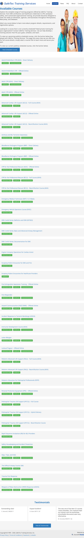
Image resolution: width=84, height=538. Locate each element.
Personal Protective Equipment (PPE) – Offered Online (20, 391)
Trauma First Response (9, 476)
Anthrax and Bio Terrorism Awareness (14, 135)
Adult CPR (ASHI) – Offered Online (13, 92)
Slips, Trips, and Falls (9, 455)
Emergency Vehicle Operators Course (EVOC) (16, 209)
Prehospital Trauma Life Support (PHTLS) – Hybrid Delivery (21, 412)
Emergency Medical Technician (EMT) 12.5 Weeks (18, 199)
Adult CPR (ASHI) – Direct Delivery (13, 81)
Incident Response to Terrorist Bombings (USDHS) (18, 316)
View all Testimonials (42, 525)
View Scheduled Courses (9, 50)
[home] (18, 3)
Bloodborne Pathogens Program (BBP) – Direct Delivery (20, 145)
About (73, 3)
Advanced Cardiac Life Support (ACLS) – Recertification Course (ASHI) (24, 124)
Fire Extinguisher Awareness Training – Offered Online (20, 284)
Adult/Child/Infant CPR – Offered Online (15, 71)
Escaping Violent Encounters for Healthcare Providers (20, 273)
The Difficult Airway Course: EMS (13, 466)
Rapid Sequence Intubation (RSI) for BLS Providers (18, 434)
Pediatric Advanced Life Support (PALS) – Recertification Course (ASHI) (25, 369)
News (62, 3)
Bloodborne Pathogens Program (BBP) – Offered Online (20, 156)
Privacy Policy (4, 535)
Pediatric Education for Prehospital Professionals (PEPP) (20, 380)
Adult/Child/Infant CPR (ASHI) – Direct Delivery (17, 60)
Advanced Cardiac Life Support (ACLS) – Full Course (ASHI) (21, 103)
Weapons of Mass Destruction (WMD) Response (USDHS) (20, 487)
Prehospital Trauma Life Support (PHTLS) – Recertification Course (24, 423)
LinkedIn (33, 535)
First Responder (7, 295)
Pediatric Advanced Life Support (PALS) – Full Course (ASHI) (21, 359)
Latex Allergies (6, 338)
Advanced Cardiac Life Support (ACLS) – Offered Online (20, 113)
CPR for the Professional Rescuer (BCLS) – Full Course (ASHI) (21, 177)
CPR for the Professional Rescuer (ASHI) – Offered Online (20, 167)
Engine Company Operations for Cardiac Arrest (17, 252)
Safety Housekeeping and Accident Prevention (17, 444)
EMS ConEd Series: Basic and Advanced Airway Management (22, 231)
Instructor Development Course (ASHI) (14, 327)
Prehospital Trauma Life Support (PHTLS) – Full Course (20, 402)
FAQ (67, 3)
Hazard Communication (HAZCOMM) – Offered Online (20, 306)
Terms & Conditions (16, 535)
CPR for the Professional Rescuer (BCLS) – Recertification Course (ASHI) (25, 188)
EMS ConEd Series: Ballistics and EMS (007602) (17, 220)
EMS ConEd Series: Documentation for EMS (16, 242)
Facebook (26, 535)
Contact (80, 3)
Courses (55, 3)
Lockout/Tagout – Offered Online (13, 348)
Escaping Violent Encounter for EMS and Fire (17, 263)
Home (48, 3)
